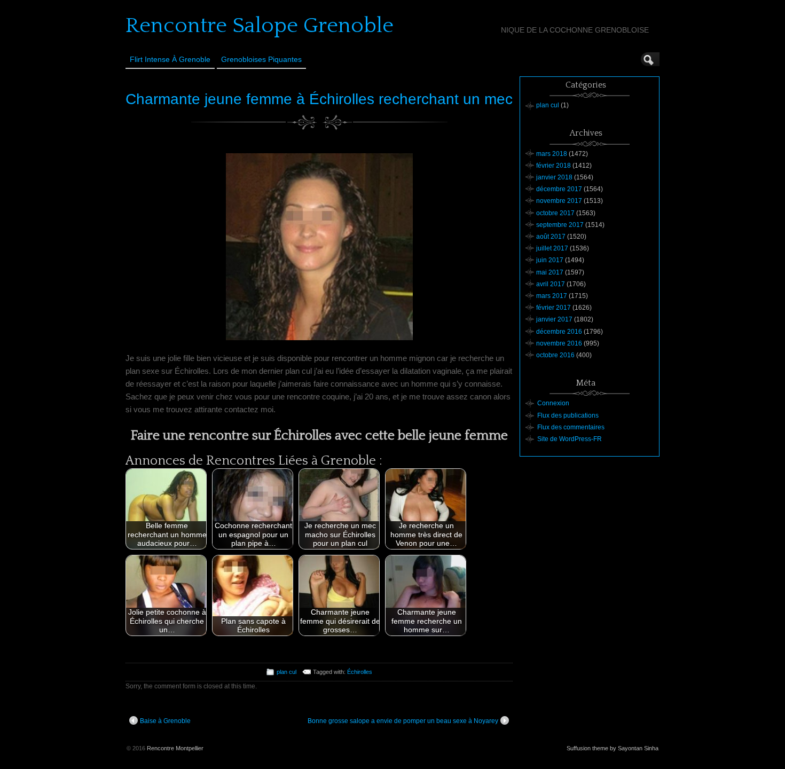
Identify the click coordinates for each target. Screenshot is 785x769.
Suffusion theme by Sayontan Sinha (612, 748)
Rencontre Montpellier (175, 748)
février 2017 (553, 307)
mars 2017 (551, 296)
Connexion (553, 403)
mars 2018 (551, 154)
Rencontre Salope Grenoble (259, 25)
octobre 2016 (555, 355)
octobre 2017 (555, 213)
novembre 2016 (559, 343)
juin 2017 (549, 260)
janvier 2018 (554, 177)
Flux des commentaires (571, 427)
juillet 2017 (552, 248)
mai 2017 (549, 272)
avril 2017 (550, 284)
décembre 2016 (559, 331)
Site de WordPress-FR (569, 439)
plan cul (286, 672)
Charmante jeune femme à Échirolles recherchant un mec (319, 99)
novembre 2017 (559, 201)
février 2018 (553, 165)
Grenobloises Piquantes (261, 59)
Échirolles (359, 672)
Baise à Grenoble (165, 721)
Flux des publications (568, 415)
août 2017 (551, 236)
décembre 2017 (559, 189)
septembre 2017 (560, 225)
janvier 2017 (554, 319)
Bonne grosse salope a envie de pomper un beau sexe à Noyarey (403, 721)
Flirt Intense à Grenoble (170, 59)
